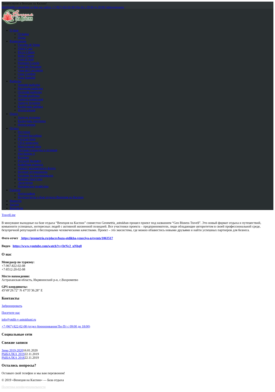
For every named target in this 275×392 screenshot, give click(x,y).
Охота (14, 113)
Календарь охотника (32, 121)
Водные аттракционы (33, 172)
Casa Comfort (26, 74)
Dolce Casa (25, 48)
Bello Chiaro (26, 55)
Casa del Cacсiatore (30, 70)
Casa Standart (26, 77)
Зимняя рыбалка (29, 84)
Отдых (14, 128)
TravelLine (9, 215)
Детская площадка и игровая (37, 150)
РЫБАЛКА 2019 (13, 354)
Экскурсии (25, 182)
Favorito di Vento (29, 45)
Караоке (23, 157)
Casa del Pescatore (29, 66)
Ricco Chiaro (26, 52)
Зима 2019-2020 (12, 350)
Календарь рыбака (30, 106)
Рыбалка (15, 81)
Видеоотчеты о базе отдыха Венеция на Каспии (51, 197)
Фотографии (26, 193)
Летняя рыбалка (29, 95)
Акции (14, 204)
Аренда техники (29, 103)
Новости (16, 201)
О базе (14, 30)
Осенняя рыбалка (30, 92)
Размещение (18, 41)
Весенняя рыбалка (30, 88)
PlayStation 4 (26, 153)
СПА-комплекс (28, 143)
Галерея (15, 190)
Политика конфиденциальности (24, 387)
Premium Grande (28, 63)
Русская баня (26, 139)
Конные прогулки (30, 179)
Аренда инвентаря (30, 99)
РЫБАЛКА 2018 (13, 357)
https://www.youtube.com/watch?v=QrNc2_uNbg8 (47, 246)
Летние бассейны (30, 135)
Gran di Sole (26, 59)
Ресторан (24, 132)
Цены (22, 37)
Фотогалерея (26, 110)
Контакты (16, 208)
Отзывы (23, 34)
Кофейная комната (30, 164)
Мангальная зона (29, 146)
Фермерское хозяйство (33, 186)
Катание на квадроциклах (35, 175)
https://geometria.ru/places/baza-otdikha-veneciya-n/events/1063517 (67, 238)
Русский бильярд (29, 161)
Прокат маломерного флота (37, 168)
